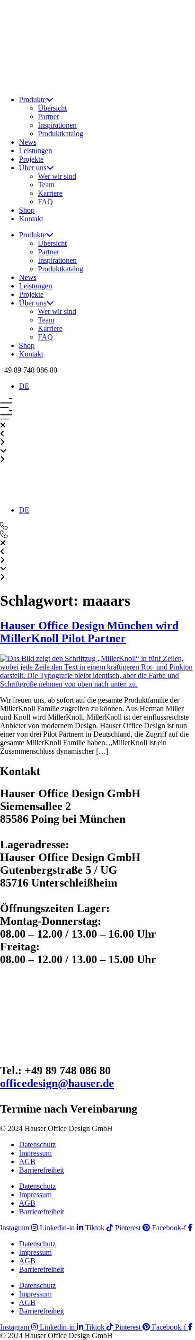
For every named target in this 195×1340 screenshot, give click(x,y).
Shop (27, 210)
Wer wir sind (57, 176)
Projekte (31, 159)
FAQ (45, 202)
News (27, 142)
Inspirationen (57, 125)
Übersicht (52, 108)
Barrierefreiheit (41, 1170)
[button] (28, 370)
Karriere (50, 193)
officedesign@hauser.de (57, 1083)
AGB (27, 1161)
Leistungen (35, 151)
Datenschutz (37, 1144)
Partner (48, 117)
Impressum (35, 1153)
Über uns (32, 168)
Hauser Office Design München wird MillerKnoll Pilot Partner (89, 631)
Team (46, 185)
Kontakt (31, 219)
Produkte (32, 100)
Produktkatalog (60, 134)
